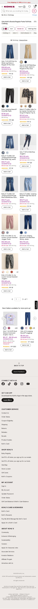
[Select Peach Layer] (3, 272)
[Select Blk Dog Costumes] (29, 106)
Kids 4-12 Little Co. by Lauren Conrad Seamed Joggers (9, 276)
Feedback (36, 305)
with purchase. (19, 2)
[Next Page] (23, 299)
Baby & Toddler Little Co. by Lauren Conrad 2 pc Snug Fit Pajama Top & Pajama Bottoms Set (28, 111)
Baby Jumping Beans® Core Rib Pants (9, 110)
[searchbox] (16, 11)
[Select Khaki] (21, 62)
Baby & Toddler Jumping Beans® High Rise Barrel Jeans (28, 195)
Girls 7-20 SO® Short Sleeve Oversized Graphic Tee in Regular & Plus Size (10, 333)
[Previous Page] (12, 299)
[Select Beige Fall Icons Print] (25, 106)
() (12, 73)
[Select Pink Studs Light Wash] (7, 152)
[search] (4, 11)
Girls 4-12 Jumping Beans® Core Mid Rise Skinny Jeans (27, 237)
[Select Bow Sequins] (3, 152)
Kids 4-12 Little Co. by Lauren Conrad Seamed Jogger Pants (9, 237)
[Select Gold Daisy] (30, 328)
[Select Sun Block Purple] (4, 328)
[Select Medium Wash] (25, 232)
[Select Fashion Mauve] (11, 272)
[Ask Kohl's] (34, 11)
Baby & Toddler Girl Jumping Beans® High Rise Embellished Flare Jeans (9, 195)
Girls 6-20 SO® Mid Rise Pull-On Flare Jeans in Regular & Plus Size (28, 66)
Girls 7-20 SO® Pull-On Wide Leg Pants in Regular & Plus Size (9, 63)
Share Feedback (19, 371)
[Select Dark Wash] (21, 232)
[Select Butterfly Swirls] (9, 328)
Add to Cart (7, 77)
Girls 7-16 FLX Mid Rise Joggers (27, 153)
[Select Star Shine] (7, 232)
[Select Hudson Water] (7, 106)
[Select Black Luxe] (3, 106)
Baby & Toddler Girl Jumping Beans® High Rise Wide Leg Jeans (9, 157)
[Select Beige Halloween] (21, 106)
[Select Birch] (7, 272)
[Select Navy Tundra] (25, 62)
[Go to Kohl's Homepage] (9, 7)
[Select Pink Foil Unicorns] (26, 328)
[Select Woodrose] (3, 232)
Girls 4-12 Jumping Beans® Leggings (27, 332)
